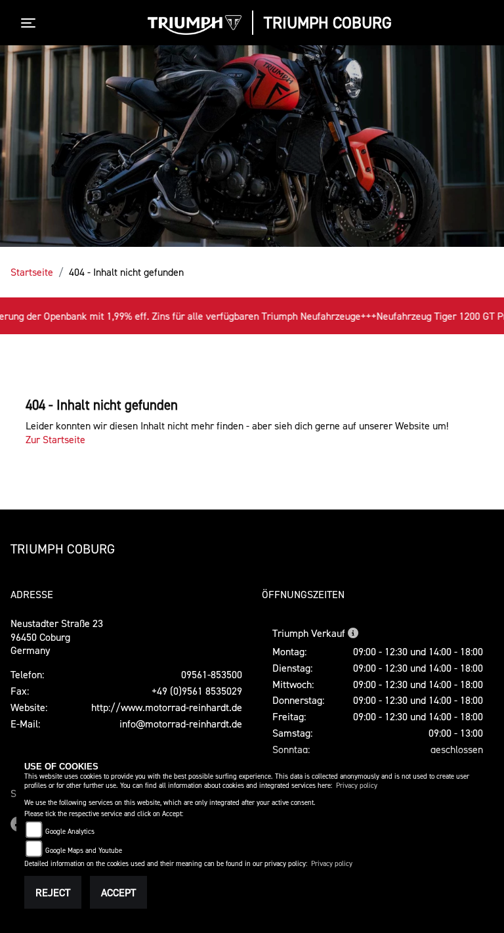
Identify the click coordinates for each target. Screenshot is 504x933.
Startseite (31, 271)
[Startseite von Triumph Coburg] (195, 25)
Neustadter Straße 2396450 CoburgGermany (56, 637)
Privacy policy (356, 785)
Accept (118, 892)
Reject (52, 892)
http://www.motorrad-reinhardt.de (166, 707)
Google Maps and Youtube (83, 850)
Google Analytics (69, 831)
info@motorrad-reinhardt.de (180, 723)
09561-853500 (211, 674)
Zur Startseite (55, 439)
